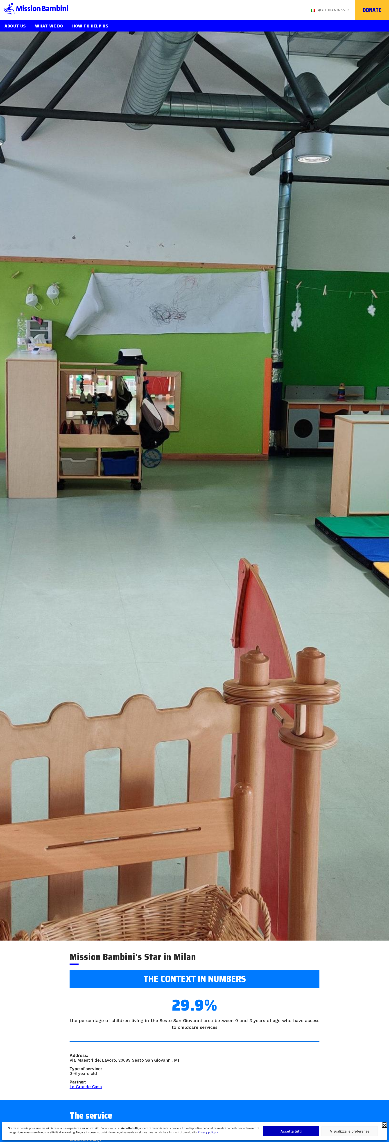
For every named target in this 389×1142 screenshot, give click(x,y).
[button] (384, 1125)
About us (15, 25)
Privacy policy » (208, 1132)
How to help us (90, 25)
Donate (372, 10)
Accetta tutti (291, 1131)
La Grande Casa (86, 1086)
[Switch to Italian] (313, 10)
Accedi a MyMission (335, 10)
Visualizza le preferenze (349, 1131)
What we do (49, 25)
